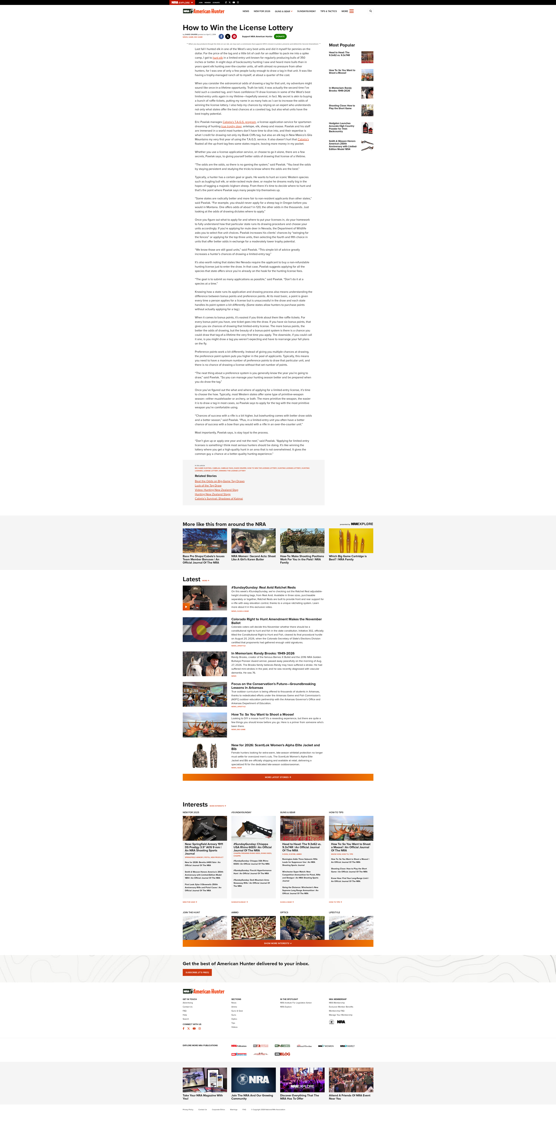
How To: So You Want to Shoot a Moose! (262, 714)
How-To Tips (336, 812)
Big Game (198, 37)
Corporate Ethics (218, 1109)
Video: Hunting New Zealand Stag (216, 490)
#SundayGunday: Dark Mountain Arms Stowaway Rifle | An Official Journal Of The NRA (252, 883)
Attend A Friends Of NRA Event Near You (349, 1097)
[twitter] (228, 35)
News (246, 11)
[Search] (370, 11)
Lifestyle (241, 645)
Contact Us (188, 1006)
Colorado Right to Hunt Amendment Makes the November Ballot (276, 621)
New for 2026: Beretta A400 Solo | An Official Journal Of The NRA (203, 864)
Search (186, 1019)
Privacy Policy (188, 1109)
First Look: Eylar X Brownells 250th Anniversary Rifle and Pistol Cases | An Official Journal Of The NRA (203, 887)
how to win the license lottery (262, 468)
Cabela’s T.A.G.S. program (239, 122)
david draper (240, 468)
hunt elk (218, 57)
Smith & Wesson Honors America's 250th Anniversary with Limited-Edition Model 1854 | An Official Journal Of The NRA (204, 874)
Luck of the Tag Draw (208, 485)
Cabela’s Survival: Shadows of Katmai (219, 498)
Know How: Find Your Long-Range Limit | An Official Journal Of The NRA (350, 880)
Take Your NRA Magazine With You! (203, 1097)
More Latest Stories (289, 777)
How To (345, 854)
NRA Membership (337, 1002)
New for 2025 (189, 902)
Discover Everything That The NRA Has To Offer (299, 1097)
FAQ (184, 1010)
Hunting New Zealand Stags (213, 494)
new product (217, 857)
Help (185, 1014)
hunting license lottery (289, 468)
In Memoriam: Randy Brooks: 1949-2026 (263, 653)
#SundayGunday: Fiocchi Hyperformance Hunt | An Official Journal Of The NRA (252, 872)
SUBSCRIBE (197, 972)
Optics (284, 912)
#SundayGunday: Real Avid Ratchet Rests (263, 587)
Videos (234, 1027)
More (204, 580)
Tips (351, 854)
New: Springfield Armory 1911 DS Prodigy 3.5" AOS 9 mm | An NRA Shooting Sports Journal (204, 849)
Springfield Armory (194, 857)
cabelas (216, 468)
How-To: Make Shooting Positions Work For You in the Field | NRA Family (302, 559)
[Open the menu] (351, 11)
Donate (216, 2)
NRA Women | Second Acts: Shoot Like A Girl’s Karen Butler (253, 558)
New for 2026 (262, 11)
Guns (233, 1014)
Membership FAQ (336, 1010)
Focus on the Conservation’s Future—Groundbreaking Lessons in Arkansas (273, 685)
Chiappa (237, 856)
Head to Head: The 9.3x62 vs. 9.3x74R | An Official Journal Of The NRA (301, 847)
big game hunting (203, 468)
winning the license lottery (232, 470)
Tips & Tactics (328, 11)
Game (191, 37)
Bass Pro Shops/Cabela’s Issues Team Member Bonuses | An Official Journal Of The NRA (204, 559)
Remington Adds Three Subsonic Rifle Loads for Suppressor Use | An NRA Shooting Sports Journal (300, 862)
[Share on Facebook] (221, 35)
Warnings (233, 1109)
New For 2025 (191, 812)
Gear (239, 767)
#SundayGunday (241, 812)
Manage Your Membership (340, 1014)
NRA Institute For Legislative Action (296, 1002)
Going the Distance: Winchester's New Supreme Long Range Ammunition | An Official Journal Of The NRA (300, 890)
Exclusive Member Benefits (341, 1006)
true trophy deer (231, 126)
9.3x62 (285, 854)
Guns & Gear (282, 11)
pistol (207, 857)
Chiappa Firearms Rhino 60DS (247, 853)
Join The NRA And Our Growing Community (252, 1097)
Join (201, 2)
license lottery (211, 470)
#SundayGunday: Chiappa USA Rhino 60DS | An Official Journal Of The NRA (253, 847)
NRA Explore (286, 1006)
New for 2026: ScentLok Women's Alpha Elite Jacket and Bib (275, 747)
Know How (336, 854)
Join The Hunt (191, 912)
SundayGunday (306, 11)
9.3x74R (292, 854)
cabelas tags (227, 468)
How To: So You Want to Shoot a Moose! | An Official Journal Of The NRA (351, 847)
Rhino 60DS (266, 853)
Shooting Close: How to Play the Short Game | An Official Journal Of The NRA (349, 870)
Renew (208, 2)
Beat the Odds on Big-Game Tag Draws (220, 481)
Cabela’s (303, 139)
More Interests (217, 806)
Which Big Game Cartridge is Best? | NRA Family (348, 558)
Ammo (299, 854)
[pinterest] (234, 35)
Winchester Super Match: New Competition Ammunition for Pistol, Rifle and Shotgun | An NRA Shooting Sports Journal (301, 876)
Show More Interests (293, 943)
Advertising (188, 1002)
